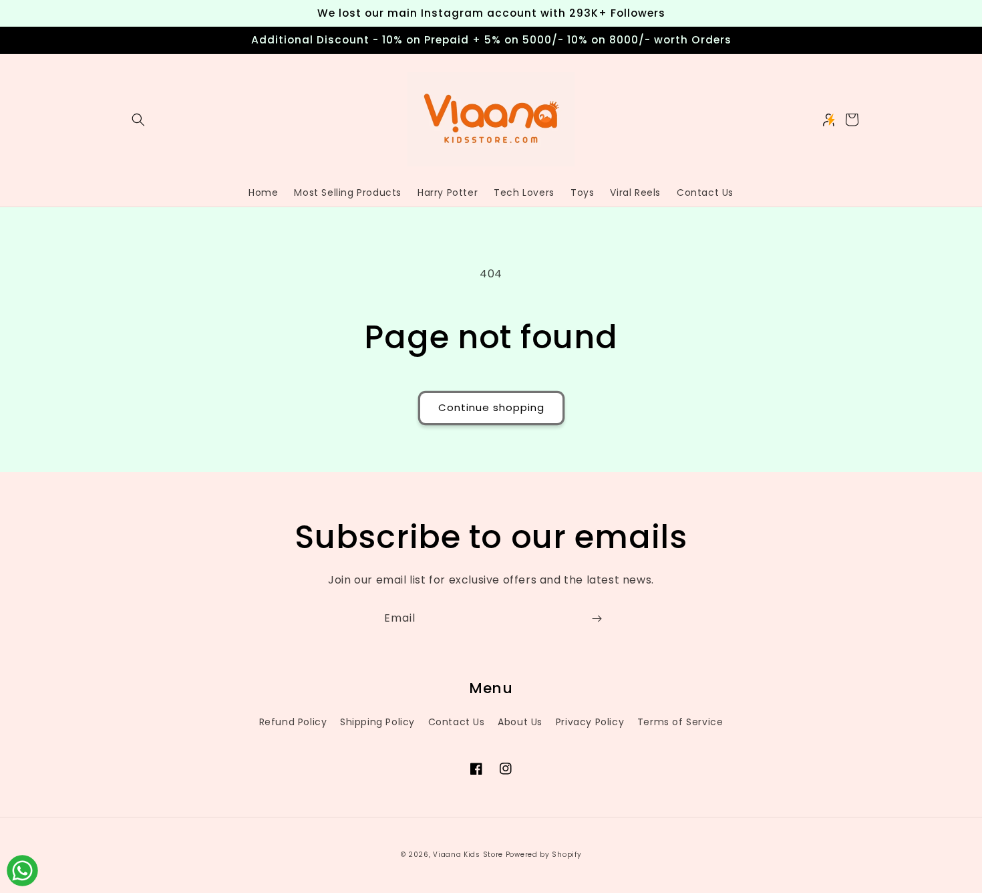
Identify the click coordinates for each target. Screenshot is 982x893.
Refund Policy (293, 722)
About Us (520, 722)
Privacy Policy (590, 722)
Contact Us (456, 722)
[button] (138, 119)
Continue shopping (491, 407)
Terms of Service (680, 722)
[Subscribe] (596, 619)
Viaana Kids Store (468, 855)
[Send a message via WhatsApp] (22, 870)
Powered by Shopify (544, 855)
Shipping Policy (377, 722)
